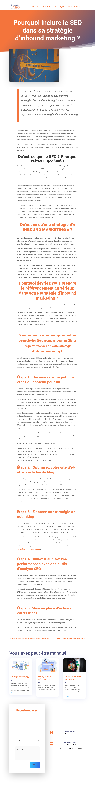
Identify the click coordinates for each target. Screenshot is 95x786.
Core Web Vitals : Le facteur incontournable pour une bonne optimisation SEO (74, 677)
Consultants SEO (49, 7)
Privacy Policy (82, 1)
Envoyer (35, 764)
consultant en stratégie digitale (29, 549)
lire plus (13, 692)
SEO (12, 680)
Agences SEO (66, 7)
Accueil (35, 7)
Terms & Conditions (71, 1)
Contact (78, 7)
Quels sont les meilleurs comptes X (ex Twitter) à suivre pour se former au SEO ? (47, 677)
